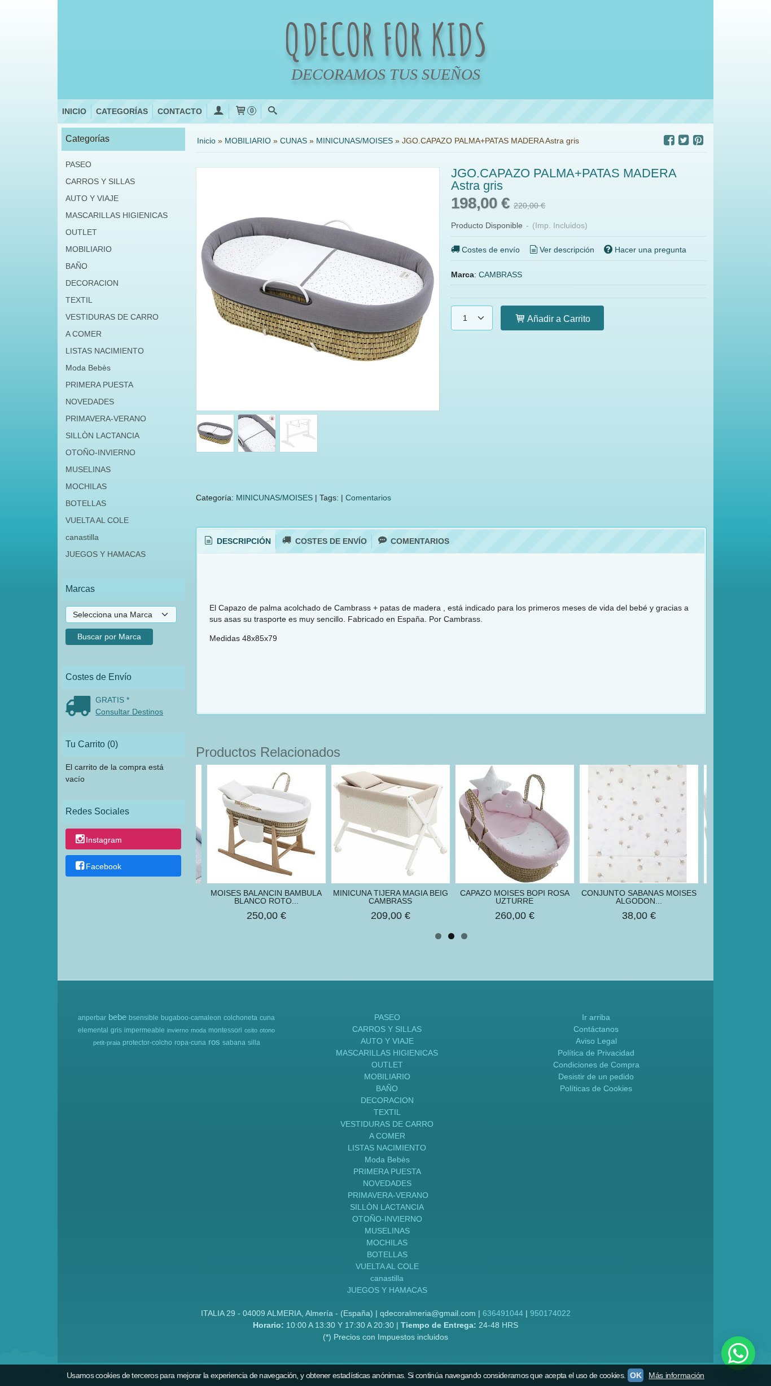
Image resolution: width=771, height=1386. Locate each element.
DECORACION (92, 282)
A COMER (83, 333)
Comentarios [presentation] (418, 541)
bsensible (144, 1018)
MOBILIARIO (88, 249)
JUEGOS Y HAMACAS (105, 554)
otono (267, 1030)
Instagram (104, 839)
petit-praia (106, 1042)
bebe (117, 1017)
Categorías (122, 111)
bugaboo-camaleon (191, 1018)
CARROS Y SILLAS (100, 181)
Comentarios (368, 497)
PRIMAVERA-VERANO (105, 418)
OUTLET (81, 232)
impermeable (144, 1030)
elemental (93, 1030)
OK (635, 1375)
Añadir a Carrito (557, 318)
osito (250, 1030)
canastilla (82, 537)
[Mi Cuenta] (218, 111)
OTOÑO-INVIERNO (100, 452)
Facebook (103, 866)
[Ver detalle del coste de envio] (80, 707)
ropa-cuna (190, 1043)
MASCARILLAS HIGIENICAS (116, 215)
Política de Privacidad (596, 1052)
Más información (676, 1375)
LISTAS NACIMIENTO (104, 350)
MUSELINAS (88, 469)
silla (254, 1043)
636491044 (503, 1313)
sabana (234, 1043)
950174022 (550, 1313)
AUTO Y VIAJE (92, 198)
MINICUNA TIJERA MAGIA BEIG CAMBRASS (390, 896)
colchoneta (240, 1018)
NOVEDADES (89, 401)
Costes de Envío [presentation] (330, 541)
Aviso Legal (596, 1040)
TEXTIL (79, 299)
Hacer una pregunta (650, 249)
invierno (178, 1030)
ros (214, 1042)
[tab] (236, 541)
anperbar (92, 1018)
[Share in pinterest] (698, 140)
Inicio (74, 111)
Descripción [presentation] (242, 541)
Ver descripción (567, 249)
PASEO (78, 164)
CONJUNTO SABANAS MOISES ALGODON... (638, 896)
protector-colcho (147, 1043)
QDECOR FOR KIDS (385, 39)
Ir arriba (596, 1017)
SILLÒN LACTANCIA (102, 435)
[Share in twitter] (683, 140)
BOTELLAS (85, 503)
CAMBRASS (500, 274)
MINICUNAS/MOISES (274, 497)
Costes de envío (491, 249)
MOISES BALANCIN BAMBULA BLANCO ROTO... (266, 896)
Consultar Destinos (129, 711)
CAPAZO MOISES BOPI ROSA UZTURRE (515, 896)
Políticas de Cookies (596, 1088)
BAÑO (76, 266)
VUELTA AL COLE (97, 520)
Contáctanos (596, 1029)
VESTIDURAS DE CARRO (112, 316)
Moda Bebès (88, 367)
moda (198, 1030)
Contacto (179, 111)
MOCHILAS (86, 486)
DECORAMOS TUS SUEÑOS (385, 74)
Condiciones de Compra (596, 1064)
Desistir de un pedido (596, 1076)
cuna (267, 1018)
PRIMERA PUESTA (99, 384)
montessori (225, 1030)
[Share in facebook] (669, 140)
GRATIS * (112, 699)
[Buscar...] (272, 111)
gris (116, 1030)
